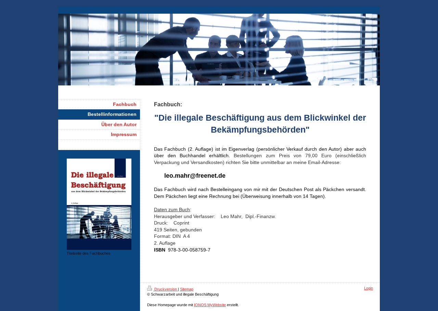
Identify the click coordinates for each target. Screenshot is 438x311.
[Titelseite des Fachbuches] (99, 204)
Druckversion (165, 289)
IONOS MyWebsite (210, 305)
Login (368, 288)
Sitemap (186, 289)
